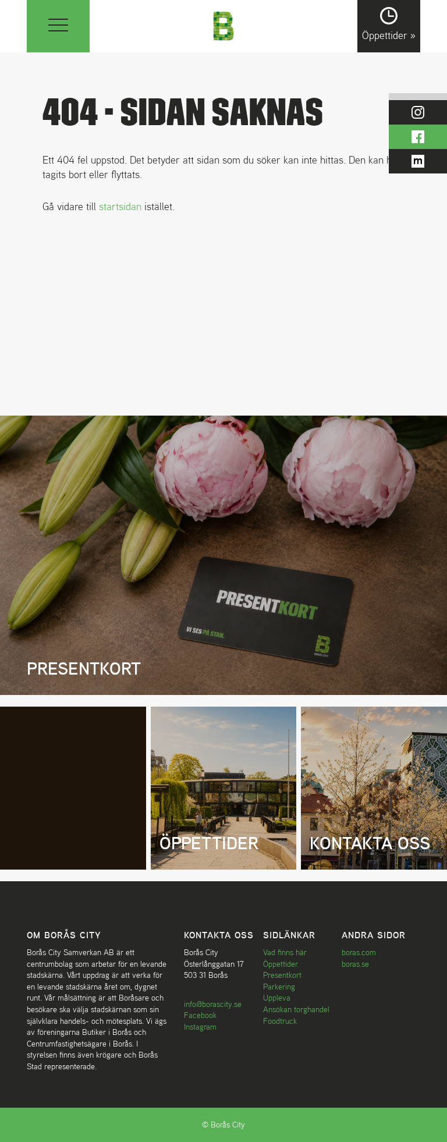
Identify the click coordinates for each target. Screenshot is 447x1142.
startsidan (120, 206)
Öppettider (280, 963)
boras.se (355, 963)
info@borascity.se (213, 1004)
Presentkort (282, 975)
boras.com (359, 952)
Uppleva (276, 997)
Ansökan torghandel (296, 1009)
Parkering (279, 986)
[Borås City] (224, 25)
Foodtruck (280, 1021)
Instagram (200, 1026)
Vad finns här (285, 952)
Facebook (200, 1015)
